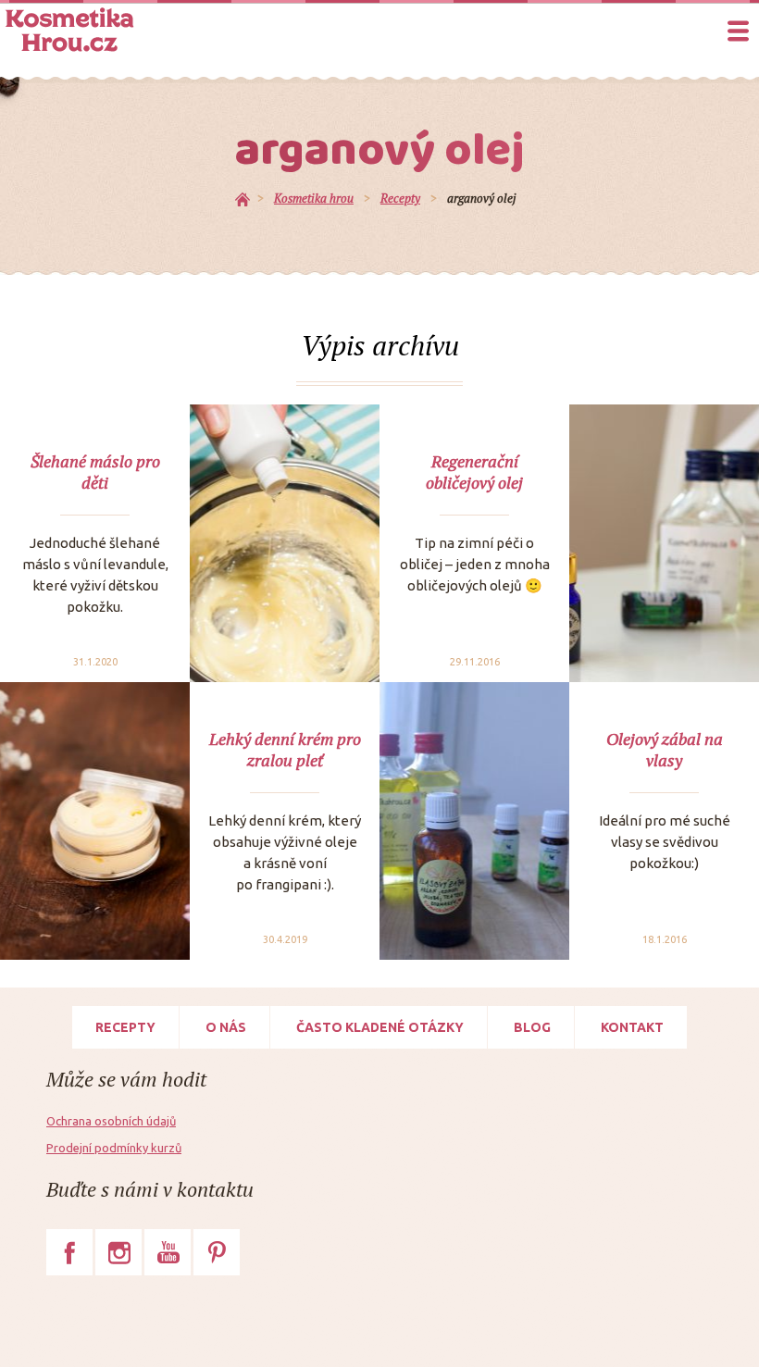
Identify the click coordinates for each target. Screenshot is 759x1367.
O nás (225, 1027)
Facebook (69, 1252)
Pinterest (216, 1252)
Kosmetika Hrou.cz (69, 29)
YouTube (167, 1252)
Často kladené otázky (380, 1027)
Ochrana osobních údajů (111, 1120)
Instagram (118, 1252)
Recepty (125, 1027)
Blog (532, 1027)
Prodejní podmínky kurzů (113, 1147)
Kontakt (632, 1027)
